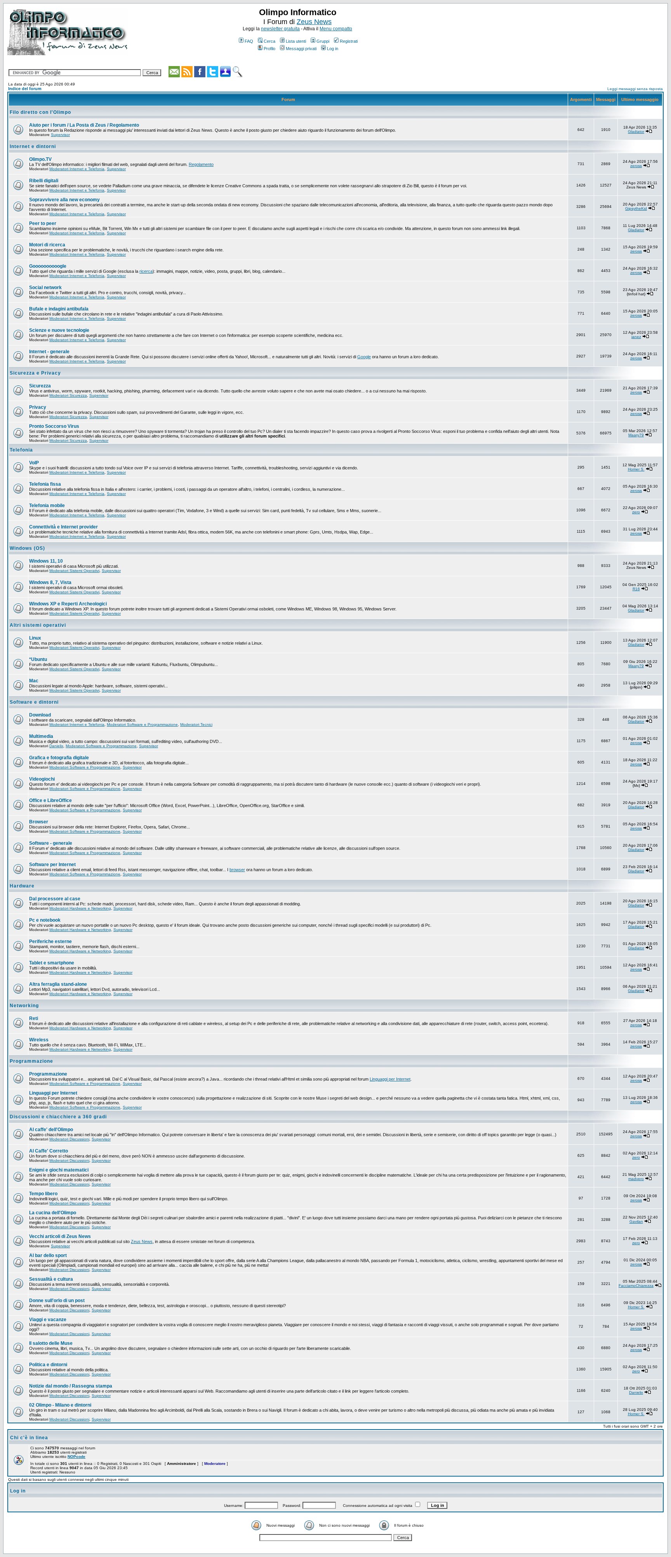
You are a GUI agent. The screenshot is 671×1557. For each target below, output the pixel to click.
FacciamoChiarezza (636, 1285)
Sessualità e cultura (51, 1279)
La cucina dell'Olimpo (52, 1212)
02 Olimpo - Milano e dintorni (60, 1405)
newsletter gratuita (280, 28)
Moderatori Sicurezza (68, 395)
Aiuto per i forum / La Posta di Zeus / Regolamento (84, 125)
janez (636, 337)
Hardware (22, 886)
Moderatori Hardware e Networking (80, 908)
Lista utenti (296, 41)
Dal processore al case (54, 898)
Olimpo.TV (40, 159)
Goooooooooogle (47, 266)
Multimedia (41, 736)
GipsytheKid (636, 208)
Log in (332, 48)
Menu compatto (336, 28)
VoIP (34, 463)
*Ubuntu (38, 659)
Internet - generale (49, 351)
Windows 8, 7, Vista (50, 582)
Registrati (349, 41)
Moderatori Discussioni (69, 1139)
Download (40, 715)
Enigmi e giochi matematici (59, 1170)
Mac (33, 680)
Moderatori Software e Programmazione (142, 724)
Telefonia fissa (45, 484)
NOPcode (76, 1456)
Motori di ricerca (47, 245)
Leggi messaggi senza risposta (635, 89)
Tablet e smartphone (51, 963)
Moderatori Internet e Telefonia (76, 169)
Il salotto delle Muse (51, 1343)
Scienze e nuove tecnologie (59, 330)
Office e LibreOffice (50, 800)
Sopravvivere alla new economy (64, 199)
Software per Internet (52, 864)
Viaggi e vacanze (47, 1319)
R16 (636, 589)
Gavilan (636, 1221)
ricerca (146, 271)
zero (636, 512)
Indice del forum (25, 88)
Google (364, 356)
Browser (38, 822)
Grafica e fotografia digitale (59, 757)
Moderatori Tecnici (196, 724)
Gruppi (322, 41)
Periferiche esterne (50, 941)
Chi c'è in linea (29, 1437)
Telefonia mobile (47, 505)
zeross (636, 166)
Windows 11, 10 (46, 561)
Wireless (39, 1040)
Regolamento (201, 164)
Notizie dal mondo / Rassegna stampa (70, 1386)
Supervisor (60, 135)
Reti (33, 1018)
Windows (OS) (27, 548)
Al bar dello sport (48, 1255)
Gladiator (636, 131)
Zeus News (314, 22)
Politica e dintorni (48, 1364)
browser (237, 869)
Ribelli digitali (43, 180)
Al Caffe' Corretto (48, 1151)
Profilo (269, 48)
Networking (24, 1005)
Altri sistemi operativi (38, 625)
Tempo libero (43, 1193)
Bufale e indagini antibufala (59, 309)
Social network (45, 287)
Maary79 (636, 435)
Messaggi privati (301, 48)
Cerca (269, 41)
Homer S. (636, 469)
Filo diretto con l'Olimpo (40, 112)
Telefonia (21, 450)
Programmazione (31, 1061)
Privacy (37, 407)
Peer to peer (42, 223)
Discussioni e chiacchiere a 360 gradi (58, 1116)
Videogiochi (42, 779)
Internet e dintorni (33, 146)
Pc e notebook (45, 920)
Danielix (56, 746)
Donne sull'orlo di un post (57, 1300)
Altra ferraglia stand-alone (58, 984)
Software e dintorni (34, 702)
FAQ (249, 41)
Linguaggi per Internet (390, 1079)
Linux (35, 638)
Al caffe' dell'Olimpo (51, 1129)
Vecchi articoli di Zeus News (60, 1236)
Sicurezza (40, 386)
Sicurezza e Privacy (35, 373)
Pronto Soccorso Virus (54, 426)
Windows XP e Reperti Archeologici (68, 604)
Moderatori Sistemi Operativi (74, 570)
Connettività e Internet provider (63, 527)
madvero (636, 1179)
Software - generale (50, 843)
